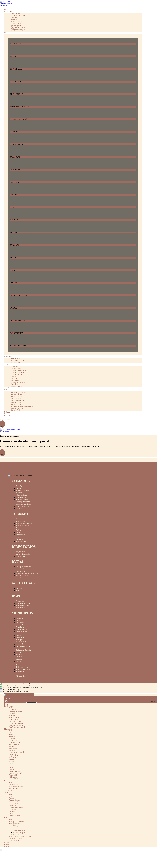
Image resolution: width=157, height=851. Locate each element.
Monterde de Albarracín (24, 642)
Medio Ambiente (21, 495)
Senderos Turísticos (22, 576)
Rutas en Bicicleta (17, 410)
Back (10, 708)
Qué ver (18, 530)
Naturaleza (19, 539)
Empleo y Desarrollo (23, 490)
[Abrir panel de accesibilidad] (1, 850)
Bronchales (20, 623)
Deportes (19, 488)
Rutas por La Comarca (23, 567)
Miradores (19, 519)
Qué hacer (19, 532)
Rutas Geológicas (19, 829)
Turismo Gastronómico (24, 523)
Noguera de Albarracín (23, 646)
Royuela (19, 657)
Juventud (19, 493)
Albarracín (19, 618)
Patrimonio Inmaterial (23, 504)
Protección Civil (21, 497)
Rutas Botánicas (18, 827)
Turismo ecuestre (16, 386)
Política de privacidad (23, 603)
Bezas (18, 620)
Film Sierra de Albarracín (19, 31)
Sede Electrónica (5, 419)
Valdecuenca (20, 674)
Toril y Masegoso (22, 667)
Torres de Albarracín (23, 669)
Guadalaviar (20, 637)
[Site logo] (8, 6)
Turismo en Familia (22, 526)
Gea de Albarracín (22, 631)
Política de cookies (22, 605)
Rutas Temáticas (16, 394)
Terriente (19, 665)
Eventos (18, 590)
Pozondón (19, 652)
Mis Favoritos (15, 362)
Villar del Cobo (21, 676)
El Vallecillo (20, 627)
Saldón (18, 661)
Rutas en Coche (21, 571)
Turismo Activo (21, 521)
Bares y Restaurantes (23, 554)
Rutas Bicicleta (21, 578)
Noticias (19, 588)
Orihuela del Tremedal (23, 650)
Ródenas (19, 654)
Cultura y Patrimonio (23, 502)
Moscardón (20, 644)
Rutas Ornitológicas (19, 831)
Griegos (18, 635)
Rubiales (19, 659)
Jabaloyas (19, 640)
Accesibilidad (20, 608)
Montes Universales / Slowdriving (27, 573)
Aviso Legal (20, 601)
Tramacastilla (20, 671)
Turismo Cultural (21, 528)
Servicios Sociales (22, 499)
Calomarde (19, 625)
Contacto (19, 508)
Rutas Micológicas (19, 833)
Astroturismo (20, 534)
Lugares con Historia (23, 537)
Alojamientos (20, 552)
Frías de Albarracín (22, 629)
